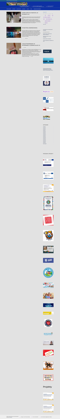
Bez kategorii (44, 143)
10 (48, 17)
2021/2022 (44, 136)
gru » (45, 24)
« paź (43, 24)
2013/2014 (44, 126)
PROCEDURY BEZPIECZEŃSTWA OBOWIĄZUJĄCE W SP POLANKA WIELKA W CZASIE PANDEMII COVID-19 (48, 69)
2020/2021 (44, 135)
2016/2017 (44, 130)
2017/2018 (44, 131)
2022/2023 (44, 137)
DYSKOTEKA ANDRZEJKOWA (29, 28)
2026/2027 (44, 142)
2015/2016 (44, 129)
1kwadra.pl (10, 417)
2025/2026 (44, 141)
